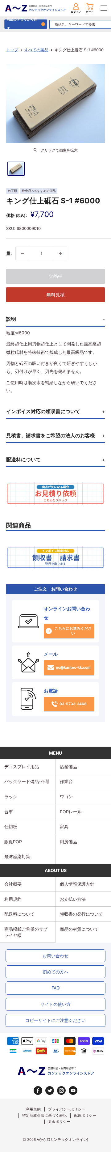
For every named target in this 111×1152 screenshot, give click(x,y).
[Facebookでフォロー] (38, 1090)
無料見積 (55, 295)
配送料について (19, 914)
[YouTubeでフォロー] (73, 1090)
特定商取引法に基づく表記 (44, 1115)
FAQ (55, 987)
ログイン (76, 11)
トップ (12, 49)
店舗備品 (68, 766)
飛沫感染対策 (17, 856)
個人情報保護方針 (77, 884)
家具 (64, 826)
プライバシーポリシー (66, 1109)
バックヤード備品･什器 (27, 781)
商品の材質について (79, 929)
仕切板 (10, 826)
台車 (8, 811)
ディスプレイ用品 (21, 766)
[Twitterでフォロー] (49, 1090)
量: (9, 253)
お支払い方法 (73, 899)
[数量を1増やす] (60, 253)
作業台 (66, 781)
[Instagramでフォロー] (61, 1090)
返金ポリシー (59, 1122)
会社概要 (13, 884)
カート (89, 11)
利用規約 (13, 899)
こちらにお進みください (73, 630)
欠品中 (56, 276)
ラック (10, 796)
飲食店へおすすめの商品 (39, 191)
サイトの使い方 (55, 1004)
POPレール (71, 811)
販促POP (13, 841)
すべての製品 (36, 49)
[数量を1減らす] (22, 253)
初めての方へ (55, 971)
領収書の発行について (81, 914)
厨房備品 (68, 841)
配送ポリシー (85, 1115)
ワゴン (66, 796)
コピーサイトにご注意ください (55, 1020)
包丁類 (12, 191)
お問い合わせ (55, 955)
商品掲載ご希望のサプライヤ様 (25, 932)
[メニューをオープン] (104, 8)
